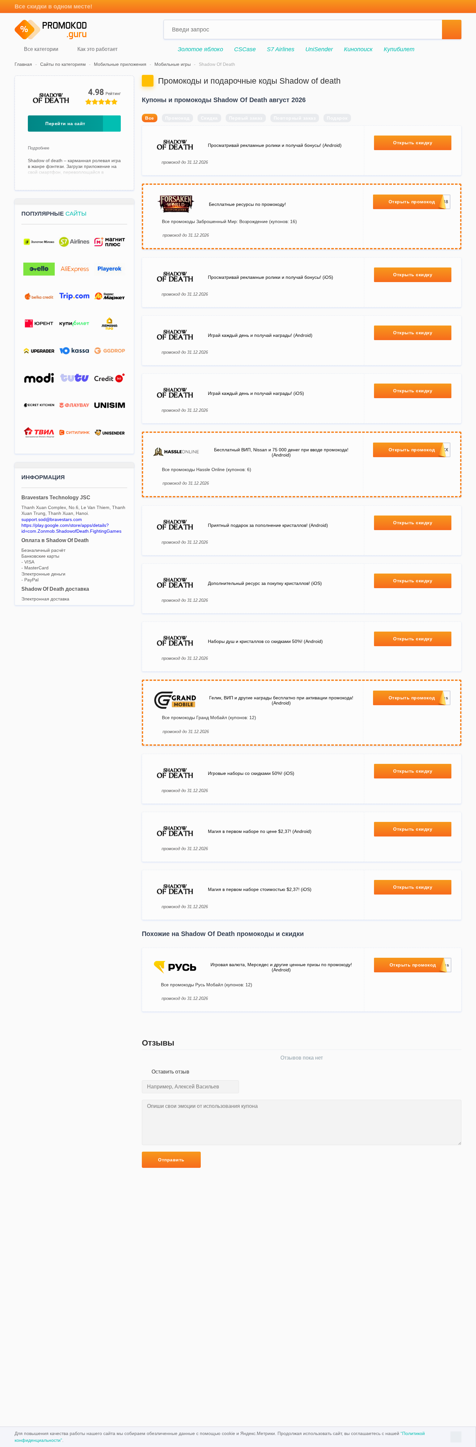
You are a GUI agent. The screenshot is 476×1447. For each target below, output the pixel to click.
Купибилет (399, 49)
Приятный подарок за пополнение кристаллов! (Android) (268, 525)
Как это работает (97, 49)
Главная (23, 64)
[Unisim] (109, 405)
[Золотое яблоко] (39, 242)
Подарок (337, 118)
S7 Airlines (280, 49)
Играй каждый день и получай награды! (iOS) (256, 393)
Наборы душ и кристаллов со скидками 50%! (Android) (265, 641)
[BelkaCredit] (39, 296)
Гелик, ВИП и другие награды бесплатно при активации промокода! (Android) (281, 700)
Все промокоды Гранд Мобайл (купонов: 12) (209, 717)
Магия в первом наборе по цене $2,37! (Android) (260, 831)
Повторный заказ (295, 118)
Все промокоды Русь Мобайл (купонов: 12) (206, 984)
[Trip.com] (74, 296)
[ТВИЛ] (39, 432)
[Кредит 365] (109, 378)
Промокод (177, 118)
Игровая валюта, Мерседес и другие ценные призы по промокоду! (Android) (281, 967)
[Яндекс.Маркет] (109, 296)
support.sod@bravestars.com (51, 519)
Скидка (209, 118)
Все (149, 118)
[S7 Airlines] (74, 242)
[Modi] (39, 378)
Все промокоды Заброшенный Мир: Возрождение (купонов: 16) (229, 221)
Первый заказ (246, 118)
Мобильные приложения (120, 64)
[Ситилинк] (74, 432)
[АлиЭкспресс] (74, 269)
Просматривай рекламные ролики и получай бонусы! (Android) (275, 145)
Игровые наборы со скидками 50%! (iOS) (251, 773)
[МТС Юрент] (39, 323)
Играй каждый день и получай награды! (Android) (260, 335)
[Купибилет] (74, 323)
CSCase (245, 49)
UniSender (319, 49)
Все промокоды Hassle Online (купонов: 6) (206, 469)
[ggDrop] (109, 351)
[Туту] (74, 378)
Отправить (171, 1159)
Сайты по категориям (63, 64)
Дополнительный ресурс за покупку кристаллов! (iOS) (265, 583)
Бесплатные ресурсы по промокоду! (247, 204)
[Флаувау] (74, 405)
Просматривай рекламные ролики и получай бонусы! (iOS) (270, 277)
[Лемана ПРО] (109, 323)
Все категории (40, 49)
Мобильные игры (172, 64)
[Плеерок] (109, 269)
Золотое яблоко (200, 49)
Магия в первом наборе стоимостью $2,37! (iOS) (260, 889)
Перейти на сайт (65, 123)
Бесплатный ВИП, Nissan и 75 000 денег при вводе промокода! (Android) (281, 452)
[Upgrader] (39, 351)
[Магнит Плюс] (109, 242)
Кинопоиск (358, 49)
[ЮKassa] (74, 351)
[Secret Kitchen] (39, 405)
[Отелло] (39, 269)
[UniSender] (109, 432)
